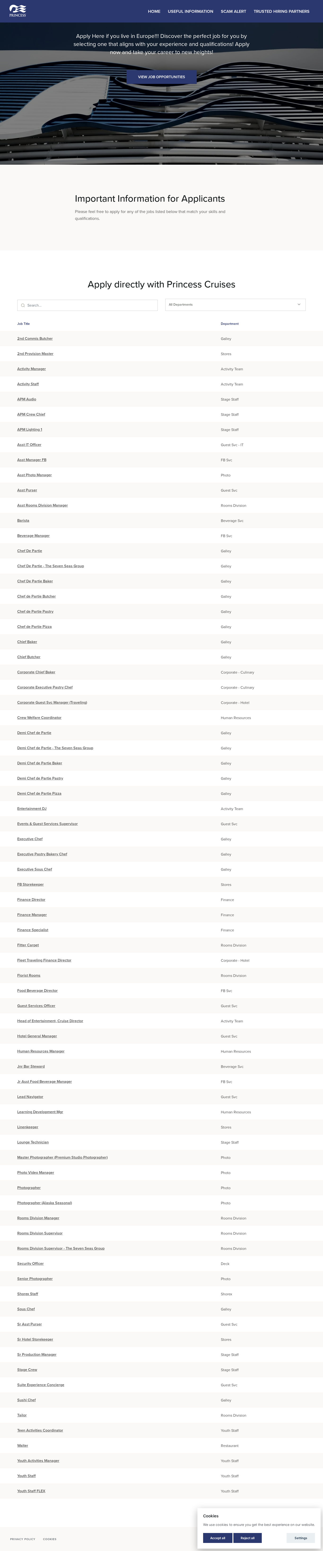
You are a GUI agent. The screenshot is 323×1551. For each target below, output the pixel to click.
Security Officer (30, 1263)
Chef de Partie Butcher (36, 596)
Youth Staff (26, 1475)
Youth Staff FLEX (31, 1491)
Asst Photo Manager (34, 475)
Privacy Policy (22, 1539)
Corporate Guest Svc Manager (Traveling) (52, 702)
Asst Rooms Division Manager (42, 505)
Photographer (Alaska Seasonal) (44, 1203)
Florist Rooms (28, 975)
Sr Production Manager (37, 1354)
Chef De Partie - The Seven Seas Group (50, 566)
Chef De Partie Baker (35, 581)
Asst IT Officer (29, 444)
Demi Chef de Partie (34, 732)
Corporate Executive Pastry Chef (45, 687)
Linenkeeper (27, 1127)
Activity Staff (28, 384)
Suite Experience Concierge (40, 1385)
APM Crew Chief (31, 414)
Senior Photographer (35, 1278)
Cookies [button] (50, 1539)
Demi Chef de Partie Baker (39, 763)
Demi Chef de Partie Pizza (39, 793)
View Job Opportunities (161, 77)
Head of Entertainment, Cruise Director (50, 1021)
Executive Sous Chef (34, 869)
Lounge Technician (33, 1142)
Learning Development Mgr (40, 1112)
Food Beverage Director (37, 990)
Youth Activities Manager (38, 1460)
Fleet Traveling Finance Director (44, 960)
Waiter (22, 1445)
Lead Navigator (30, 1096)
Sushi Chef (26, 1400)
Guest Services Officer (36, 1005)
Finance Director (31, 899)
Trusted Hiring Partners (282, 11)
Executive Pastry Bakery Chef (42, 854)
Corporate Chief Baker (36, 672)
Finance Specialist (32, 930)
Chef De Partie (29, 550)
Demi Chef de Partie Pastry (40, 778)
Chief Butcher (28, 657)
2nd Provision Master (35, 353)
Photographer (29, 1187)
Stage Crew (27, 1369)
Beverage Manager (33, 535)
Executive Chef (30, 839)
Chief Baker (27, 641)
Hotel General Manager (37, 1036)
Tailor (22, 1415)
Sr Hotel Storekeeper (35, 1339)
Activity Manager (31, 369)
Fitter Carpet (28, 945)
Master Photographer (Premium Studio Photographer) (62, 1157)
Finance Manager (32, 914)
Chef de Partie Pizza (34, 626)
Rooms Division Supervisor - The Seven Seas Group (61, 1248)
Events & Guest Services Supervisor (47, 823)
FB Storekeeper (30, 884)
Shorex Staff (27, 1294)
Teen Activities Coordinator (40, 1430)
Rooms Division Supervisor (40, 1233)
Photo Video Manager (35, 1172)
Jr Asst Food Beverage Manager (44, 1081)
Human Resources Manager (41, 1051)
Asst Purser (27, 490)
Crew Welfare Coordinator (39, 717)
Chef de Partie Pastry (35, 611)
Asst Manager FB (31, 460)
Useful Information (190, 11)
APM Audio (26, 399)
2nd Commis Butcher (35, 338)
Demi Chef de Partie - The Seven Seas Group (55, 748)
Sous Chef (26, 1309)
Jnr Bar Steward (31, 1066)
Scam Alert (233, 11)
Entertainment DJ (32, 808)
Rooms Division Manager (38, 1218)
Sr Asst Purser (29, 1324)
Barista (23, 520)
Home (154, 11)
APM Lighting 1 (29, 429)
